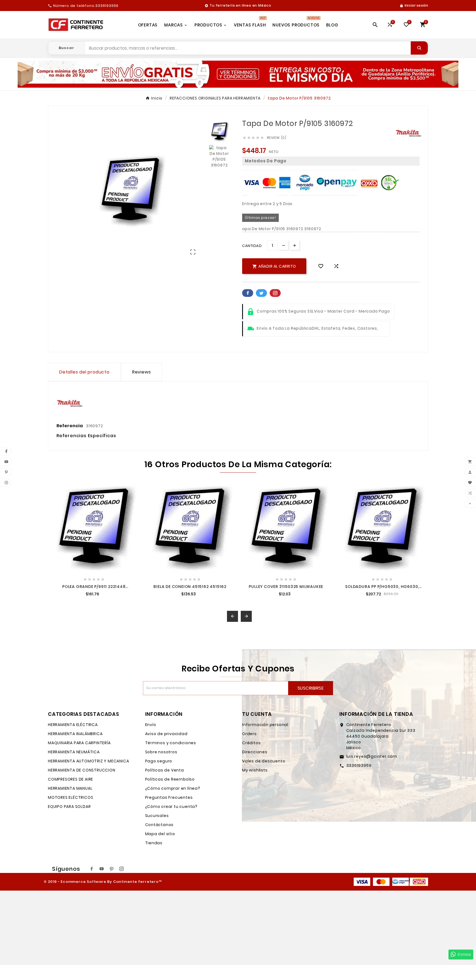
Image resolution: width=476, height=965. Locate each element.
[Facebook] (92, 869)
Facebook (247, 293)
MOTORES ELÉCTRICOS (70, 797)
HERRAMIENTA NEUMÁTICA (74, 752)
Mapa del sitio (160, 834)
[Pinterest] (111, 869)
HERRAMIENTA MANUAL (70, 788)
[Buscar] (419, 48)
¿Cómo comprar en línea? (172, 788)
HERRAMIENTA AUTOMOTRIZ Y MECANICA (88, 761)
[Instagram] (121, 869)
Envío (150, 724)
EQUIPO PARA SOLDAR (69, 806)
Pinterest (275, 293)
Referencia (70, 426)
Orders (249, 733)
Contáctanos (159, 824)
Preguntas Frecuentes (169, 797)
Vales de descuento (263, 761)
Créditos (251, 743)
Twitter (261, 293)
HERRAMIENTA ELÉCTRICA (73, 724)
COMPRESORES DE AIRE (70, 779)
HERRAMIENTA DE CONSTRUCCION (81, 770)
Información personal (265, 724)
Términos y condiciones (170, 743)
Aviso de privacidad (166, 733)
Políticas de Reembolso (170, 779)
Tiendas (154, 843)
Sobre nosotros (161, 752)
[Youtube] (102, 869)
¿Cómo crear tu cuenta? (171, 806)
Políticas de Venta (164, 770)
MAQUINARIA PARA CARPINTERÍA (79, 743)
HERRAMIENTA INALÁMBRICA (75, 733)
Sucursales (157, 815)
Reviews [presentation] (141, 372)
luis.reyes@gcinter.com (371, 756)
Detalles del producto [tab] (84, 372)
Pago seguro (158, 761)
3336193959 (359, 765)
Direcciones (254, 752)
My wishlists (255, 770)
